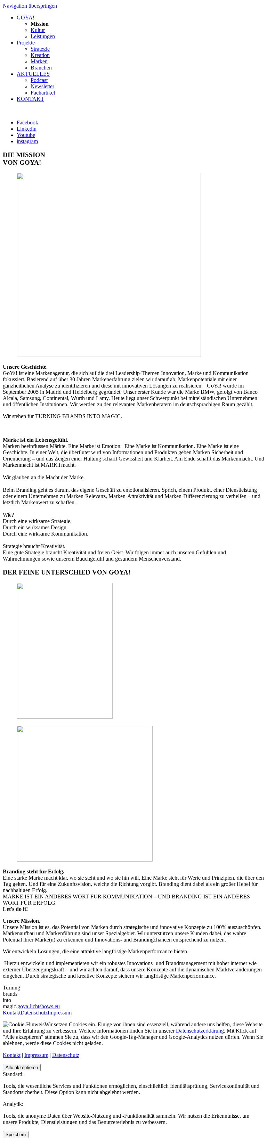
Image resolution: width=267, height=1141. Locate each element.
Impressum (60, 1013)
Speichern (16, 1134)
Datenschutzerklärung (200, 1031)
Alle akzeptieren (22, 1067)
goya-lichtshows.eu (38, 1006)
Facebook (27, 122)
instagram (27, 141)
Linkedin (27, 129)
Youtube (26, 135)
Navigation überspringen (30, 6)
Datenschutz (34, 1013)
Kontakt (12, 1013)
